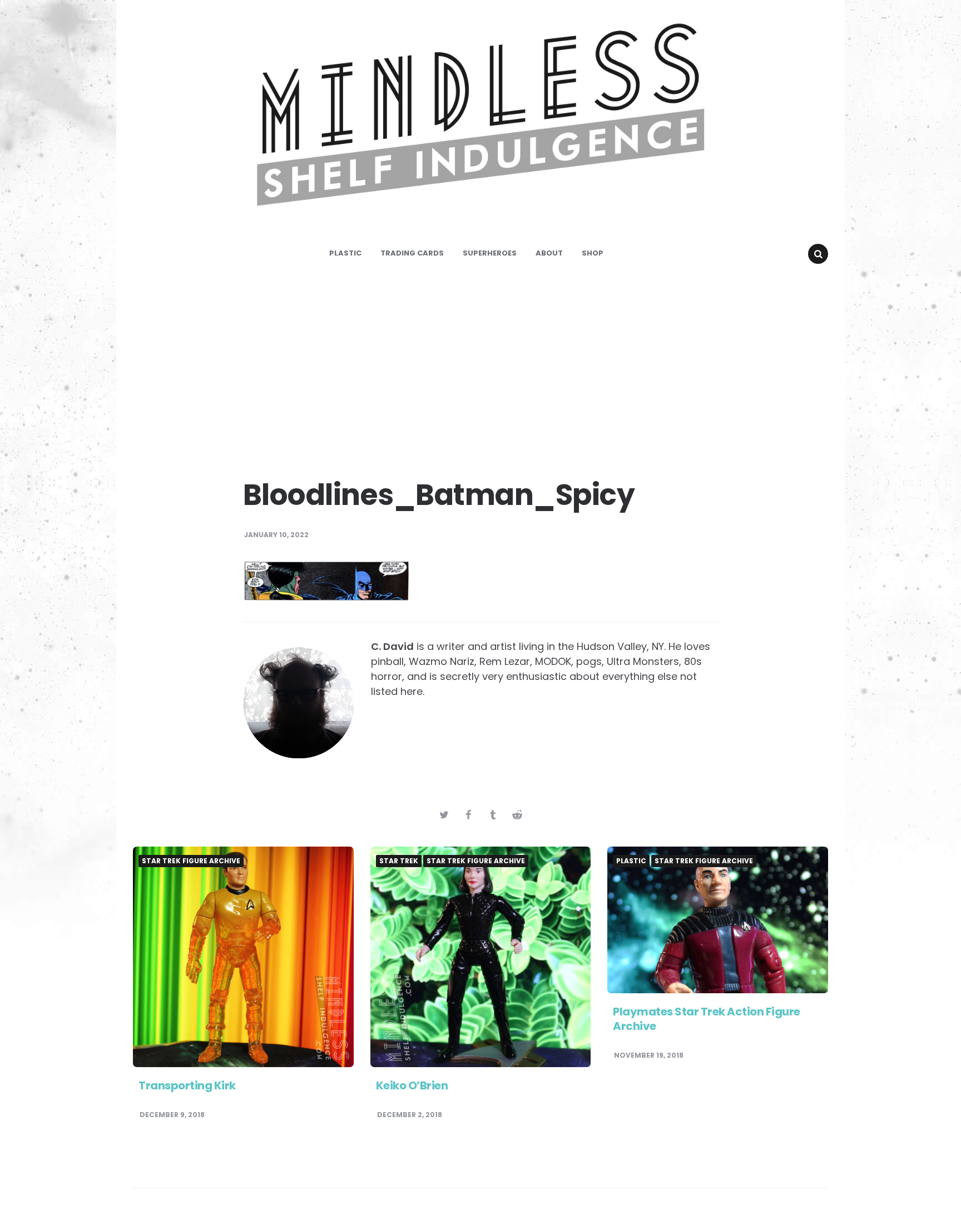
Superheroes (490, 253)
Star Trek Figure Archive (191, 861)
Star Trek (398, 861)
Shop (592, 253)
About (549, 253)
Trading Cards (412, 253)
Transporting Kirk (187, 1085)
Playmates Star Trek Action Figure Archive (706, 1019)
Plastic (345, 253)
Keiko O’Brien (412, 1085)
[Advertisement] (480, 366)
